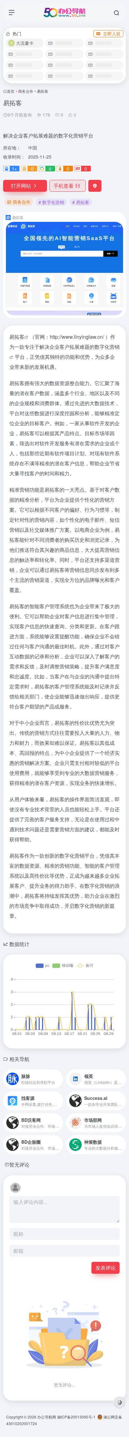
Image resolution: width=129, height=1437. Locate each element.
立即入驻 (112, 33)
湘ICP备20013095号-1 (76, 1416)
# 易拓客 (80, 202)
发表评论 (105, 1267)
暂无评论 (19, 1164)
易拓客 (16, 336)
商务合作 (25, 91)
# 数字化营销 (51, 202)
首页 (10, 91)
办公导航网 (46, 1416)
